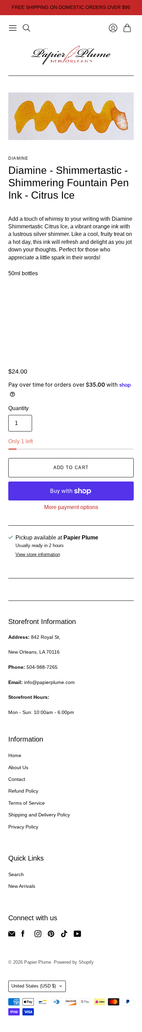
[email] (11, 935)
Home (14, 755)
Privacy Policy (23, 827)
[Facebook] (22, 935)
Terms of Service (26, 803)
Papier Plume (37, 962)
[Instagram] (37, 935)
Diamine (18, 158)
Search (16, 874)
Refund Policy (23, 791)
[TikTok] (64, 935)
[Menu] (13, 28)
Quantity (18, 408)
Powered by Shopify (74, 962)
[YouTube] (77, 935)
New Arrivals (21, 886)
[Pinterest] (51, 935)
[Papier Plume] (71, 55)
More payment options (71, 507)
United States (33, 986)
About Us (18, 767)
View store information (38, 554)
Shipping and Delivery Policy (39, 814)
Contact (16, 779)
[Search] (26, 27)
